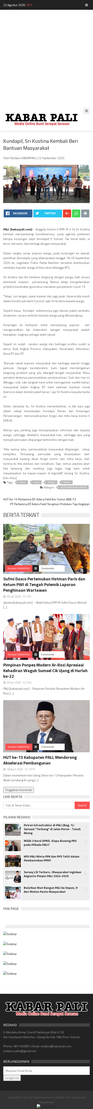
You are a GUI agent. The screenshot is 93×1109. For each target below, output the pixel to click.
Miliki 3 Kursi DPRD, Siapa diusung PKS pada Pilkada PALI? (50, 843)
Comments (47, 568)
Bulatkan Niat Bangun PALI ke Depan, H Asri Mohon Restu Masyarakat (51, 890)
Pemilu (67, 482)
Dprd (36, 482)
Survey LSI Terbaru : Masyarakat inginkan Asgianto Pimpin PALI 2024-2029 (52, 874)
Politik (22, 482)
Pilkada (51, 482)
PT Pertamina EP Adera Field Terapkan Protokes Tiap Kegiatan (50, 504)
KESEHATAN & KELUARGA (74, 487)
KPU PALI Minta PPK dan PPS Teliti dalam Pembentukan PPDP (51, 858)
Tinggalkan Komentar (18, 790)
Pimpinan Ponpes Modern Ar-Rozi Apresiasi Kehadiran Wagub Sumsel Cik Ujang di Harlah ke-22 (45, 670)
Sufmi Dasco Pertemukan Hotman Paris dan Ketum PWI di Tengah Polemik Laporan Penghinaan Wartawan (44, 584)
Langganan (12, 1078)
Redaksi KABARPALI (19, 568)
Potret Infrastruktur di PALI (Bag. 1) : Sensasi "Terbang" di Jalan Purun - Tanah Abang (52, 829)
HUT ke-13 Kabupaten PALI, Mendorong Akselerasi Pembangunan (40, 760)
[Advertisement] (46, 58)
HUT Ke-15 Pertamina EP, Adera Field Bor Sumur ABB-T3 (39, 499)
